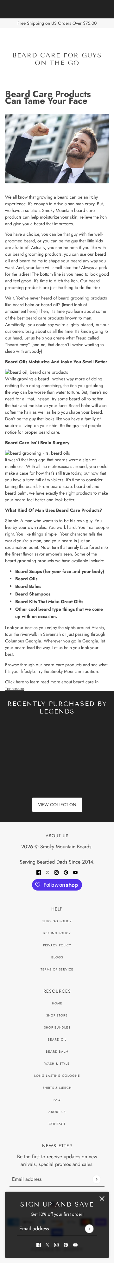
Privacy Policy (57, 945)
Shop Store (57, 1015)
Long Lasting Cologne (57, 1075)
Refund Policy (57, 933)
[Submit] (89, 1228)
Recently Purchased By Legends (57, 707)
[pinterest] (66, 1244)
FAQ (57, 1099)
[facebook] (38, 1244)
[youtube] (75, 1244)
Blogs (57, 957)
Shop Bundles (57, 1027)
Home (57, 1003)
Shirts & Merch (57, 1087)
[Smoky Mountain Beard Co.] (57, 40)
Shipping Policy (57, 921)
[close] (102, 1198)
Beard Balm (57, 1051)
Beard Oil (57, 1039)
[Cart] (105, 40)
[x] (47, 1244)
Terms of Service (57, 969)
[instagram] (56, 1244)
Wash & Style (57, 1063)
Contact (57, 1124)
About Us (57, 1111)
